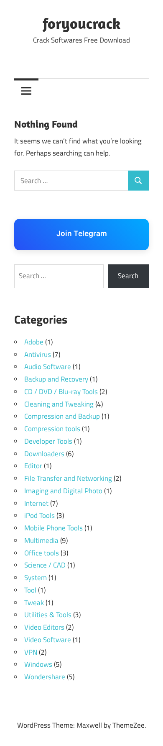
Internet (36, 503)
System (35, 577)
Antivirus (37, 354)
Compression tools (52, 428)
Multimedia (41, 540)
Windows (38, 664)
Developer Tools (48, 441)
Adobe (33, 342)
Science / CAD (45, 565)
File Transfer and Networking (68, 478)
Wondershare (44, 676)
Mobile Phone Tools (53, 527)
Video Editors (44, 627)
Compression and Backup (62, 416)
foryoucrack (81, 23)
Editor (33, 465)
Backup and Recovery (56, 379)
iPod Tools (39, 515)
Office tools (41, 553)
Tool (30, 590)
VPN (30, 652)
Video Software (47, 639)
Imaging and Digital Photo (63, 490)
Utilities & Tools (47, 614)
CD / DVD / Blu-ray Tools (61, 391)
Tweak (34, 602)
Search (128, 275)
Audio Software (47, 366)
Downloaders (44, 453)
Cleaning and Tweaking (59, 404)
